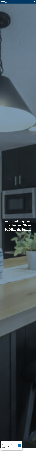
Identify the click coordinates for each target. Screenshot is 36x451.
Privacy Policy (4, 449)
